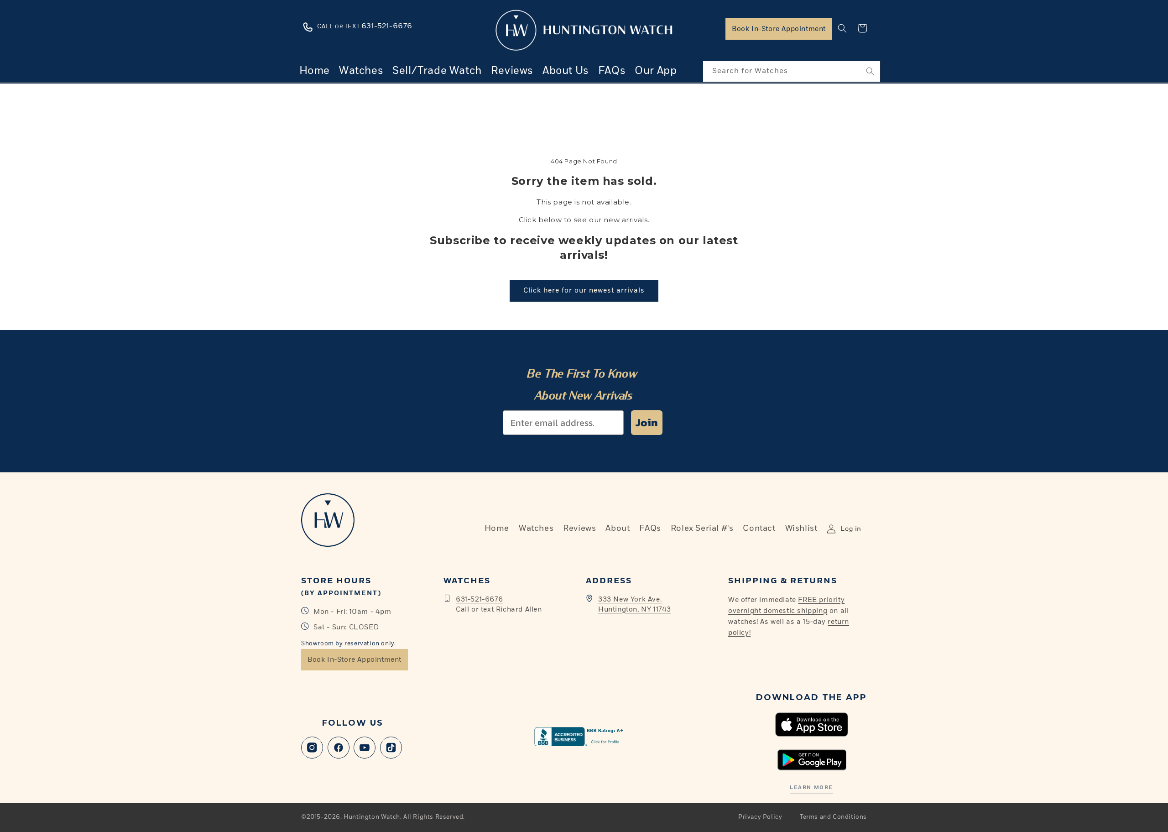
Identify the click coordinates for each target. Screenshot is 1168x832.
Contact (759, 528)
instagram (312, 748)
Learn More (811, 787)
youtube (364, 748)
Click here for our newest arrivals (584, 290)
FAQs (650, 528)
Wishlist (801, 528)
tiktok (391, 748)
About (617, 528)
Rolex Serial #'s (702, 528)
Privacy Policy (760, 817)
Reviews (579, 528)
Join (647, 422)
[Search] (870, 71)
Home (497, 528)
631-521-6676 (479, 599)
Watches (536, 528)
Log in (850, 529)
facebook (338, 748)
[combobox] (791, 71)
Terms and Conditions (833, 817)
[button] (842, 28)
